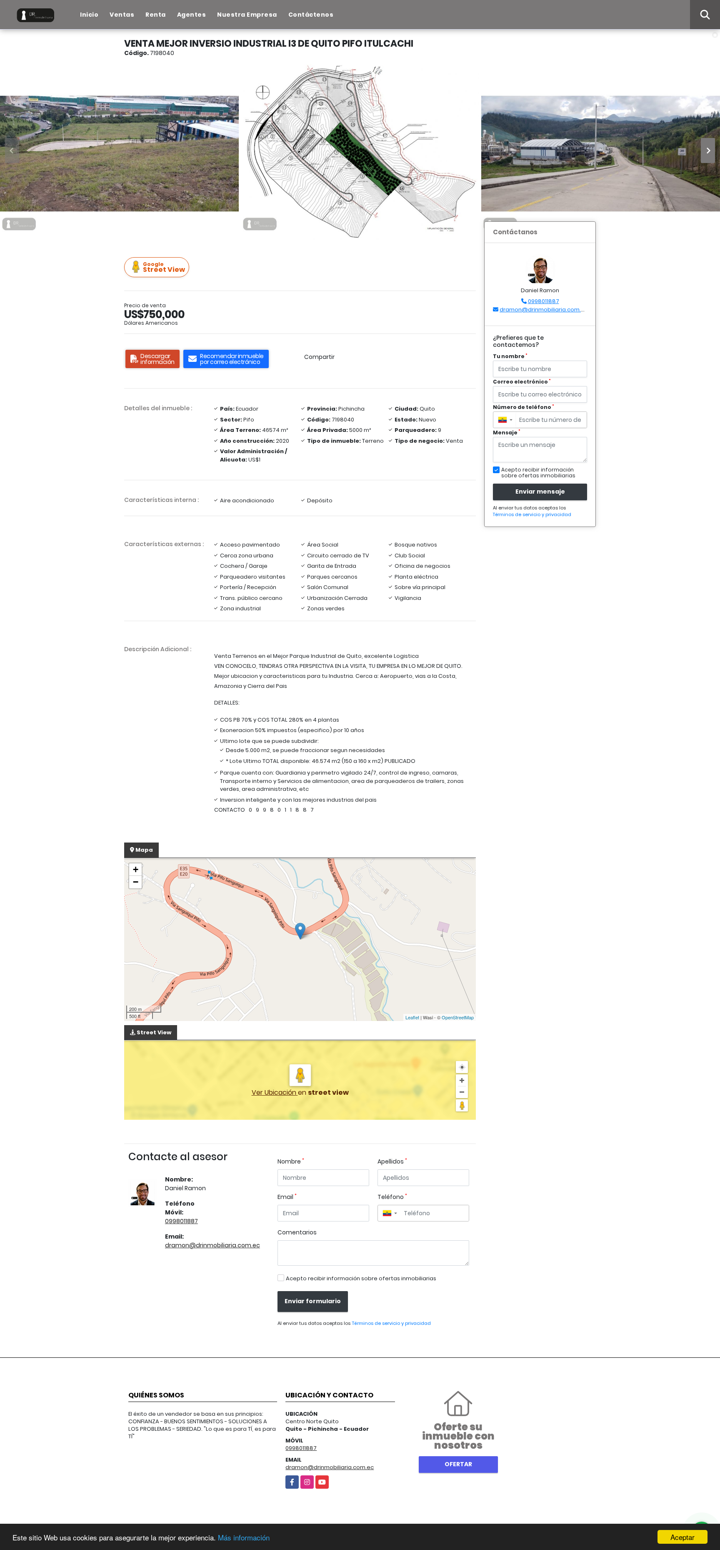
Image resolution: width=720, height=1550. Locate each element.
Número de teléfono (523, 407)
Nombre (291, 1161)
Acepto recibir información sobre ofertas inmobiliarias (361, 1278)
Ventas (122, 14)
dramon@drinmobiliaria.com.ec (212, 1245)
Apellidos (392, 1161)
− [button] (135, 882)
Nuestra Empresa (247, 14)
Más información (244, 1537)
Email (287, 1197)
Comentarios (297, 1232)
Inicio (89, 14)
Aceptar (682, 1537)
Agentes (191, 14)
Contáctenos (311, 14)
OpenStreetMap (458, 1017)
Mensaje (506, 432)
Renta (155, 14)
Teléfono (392, 1197)
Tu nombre (510, 356)
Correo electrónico (522, 381)
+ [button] (135, 869)
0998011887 (181, 1221)
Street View (164, 267)
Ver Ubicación (275, 1092)
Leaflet (412, 1017)
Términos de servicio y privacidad (391, 1323)
